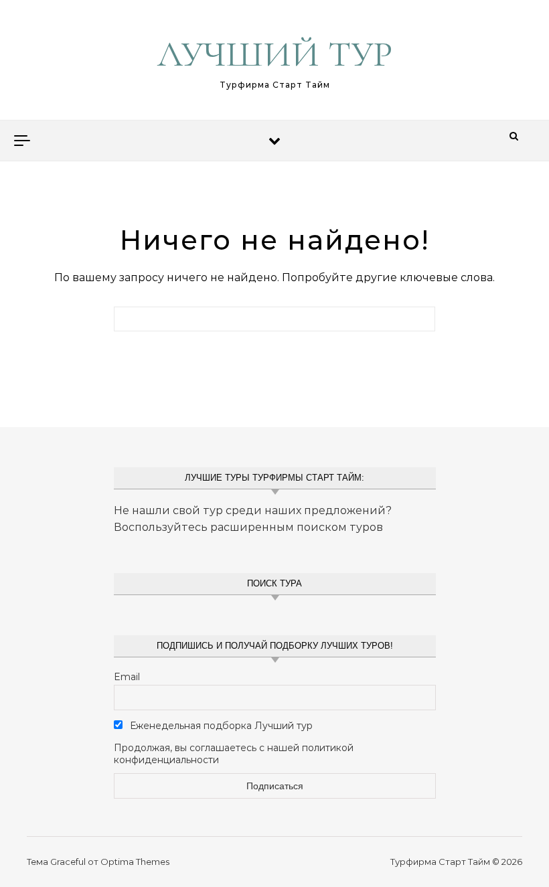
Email (127, 677)
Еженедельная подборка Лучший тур (220, 726)
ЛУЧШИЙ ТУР (274, 54)
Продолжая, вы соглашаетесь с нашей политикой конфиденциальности (234, 754)
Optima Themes (134, 861)
